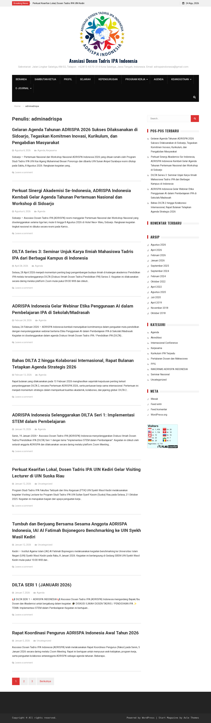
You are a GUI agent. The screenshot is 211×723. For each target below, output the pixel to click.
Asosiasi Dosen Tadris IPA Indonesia (103, 60)
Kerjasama (51, 150)
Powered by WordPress (140, 717)
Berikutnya (45, 681)
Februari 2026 (158, 255)
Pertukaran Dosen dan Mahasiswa (169, 358)
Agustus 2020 (158, 292)
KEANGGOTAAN (180, 79)
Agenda (158, 79)
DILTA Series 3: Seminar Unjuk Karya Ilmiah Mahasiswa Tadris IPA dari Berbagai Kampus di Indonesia (174, 179)
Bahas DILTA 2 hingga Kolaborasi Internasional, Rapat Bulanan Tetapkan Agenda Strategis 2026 (171, 207)
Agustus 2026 (158, 244)
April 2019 (156, 302)
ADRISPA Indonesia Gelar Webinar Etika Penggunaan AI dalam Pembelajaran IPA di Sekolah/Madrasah (173, 193)
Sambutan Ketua (45, 79)
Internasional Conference (164, 342)
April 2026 (156, 250)
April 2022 (156, 286)
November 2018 (159, 307)
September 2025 (160, 265)
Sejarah (85, 79)
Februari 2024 (158, 276)
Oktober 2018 (158, 313)
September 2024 (160, 271)
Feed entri (156, 404)
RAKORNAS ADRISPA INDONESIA (169, 369)
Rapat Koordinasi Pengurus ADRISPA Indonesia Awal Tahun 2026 (75, 632)
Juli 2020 (156, 297)
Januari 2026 (158, 260)
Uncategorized (45, 484)
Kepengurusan (108, 79)
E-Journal (22, 88)
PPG (153, 363)
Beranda (21, 79)
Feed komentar (159, 409)
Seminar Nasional (160, 374)
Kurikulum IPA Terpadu (163, 353)
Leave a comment (24, 172)
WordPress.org (159, 414)
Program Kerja (135, 79)
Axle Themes (191, 717)
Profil (68, 79)
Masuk (154, 398)
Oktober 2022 (158, 281)
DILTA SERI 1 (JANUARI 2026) (41, 584)
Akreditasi (156, 337)
